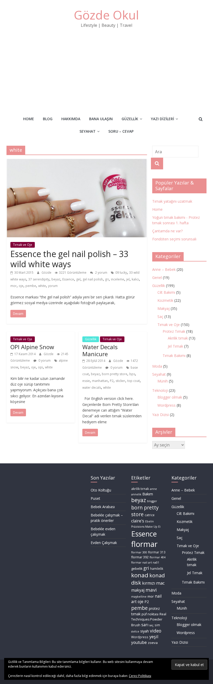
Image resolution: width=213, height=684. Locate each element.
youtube (139, 642)
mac (160, 583)
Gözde (47, 272)
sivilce (135, 631)
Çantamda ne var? (167, 230)
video (155, 631)
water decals (91, 387)
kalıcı (135, 279)
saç (151, 625)
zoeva (153, 642)
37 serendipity (38, 279)
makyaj (137, 590)
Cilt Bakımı (166, 292)
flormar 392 (140, 557)
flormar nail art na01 (145, 562)
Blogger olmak (169, 397)
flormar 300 (139, 552)
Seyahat (87, 131)
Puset (95, 498)
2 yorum (100, 272)
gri (107, 279)
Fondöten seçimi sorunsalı (174, 238)
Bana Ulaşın (101, 118)
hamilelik (156, 569)
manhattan (100, 381)
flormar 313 (156, 552)
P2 (112, 381)
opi (40, 367)
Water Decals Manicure (100, 350)
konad (139, 575)
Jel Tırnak (175, 346)
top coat (133, 381)
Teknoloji (160, 390)
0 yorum (44, 360)
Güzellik (130, 118)
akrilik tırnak (140, 489)
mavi (151, 589)
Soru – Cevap (121, 131)
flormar (144, 544)
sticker (120, 381)
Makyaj (163, 308)
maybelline (139, 596)
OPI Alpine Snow (32, 347)
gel (78, 279)
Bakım (147, 493)
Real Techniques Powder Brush (148, 619)
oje (21, 286)
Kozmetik (165, 300)
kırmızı (148, 583)
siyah (144, 631)
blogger (152, 501)
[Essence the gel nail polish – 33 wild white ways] (76, 162)
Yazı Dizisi (160, 414)
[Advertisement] (106, 68)
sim (157, 625)
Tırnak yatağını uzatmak (172, 201)
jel (128, 279)
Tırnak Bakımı (174, 355)
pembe (30, 286)
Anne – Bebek (164, 269)
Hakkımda (70, 118)
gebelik (136, 568)
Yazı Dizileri (162, 118)
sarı (144, 625)
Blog (47, 118)
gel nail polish (93, 279)
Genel (157, 277)
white (42, 286)
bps (132, 374)
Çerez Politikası (140, 676)
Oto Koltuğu (101, 490)
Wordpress (166, 405)
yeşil (153, 637)
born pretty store (114, 374)
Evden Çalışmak (104, 542)
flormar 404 (157, 557)
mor (13, 286)
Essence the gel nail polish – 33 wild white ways (69, 258)
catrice (150, 515)
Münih (162, 381)
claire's (137, 521)
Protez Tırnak (174, 331)
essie (86, 381)
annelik (136, 494)
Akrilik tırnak (178, 338)
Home (28, 118)
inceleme (117, 279)
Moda (157, 366)
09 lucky (121, 272)
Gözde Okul (106, 15)
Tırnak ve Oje (22, 244)
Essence (68, 279)
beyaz (55, 279)
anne (153, 489)
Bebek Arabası (103, 506)
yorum (53, 286)
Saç (160, 316)
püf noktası (150, 614)
